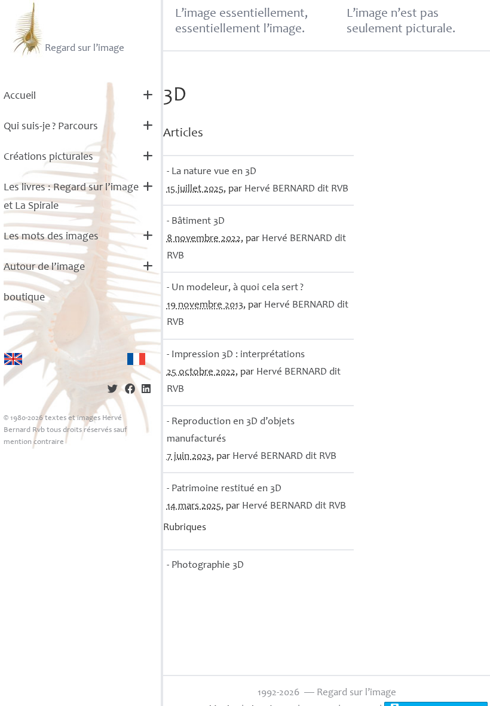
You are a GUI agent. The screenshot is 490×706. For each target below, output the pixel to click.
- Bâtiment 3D (196, 222)
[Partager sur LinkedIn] (146, 390)
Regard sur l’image (84, 49)
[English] (13, 359)
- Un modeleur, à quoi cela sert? (235, 288)
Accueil (20, 96)
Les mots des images (51, 237)
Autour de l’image (44, 267)
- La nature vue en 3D (211, 172)
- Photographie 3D (205, 566)
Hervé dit (296, 189)
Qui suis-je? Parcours (51, 126)
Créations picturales (48, 157)
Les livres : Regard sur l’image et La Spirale (71, 197)
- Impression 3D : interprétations (236, 355)
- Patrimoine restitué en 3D (224, 489)
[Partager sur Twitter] (113, 390)
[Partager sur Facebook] (130, 390)
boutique (24, 298)
